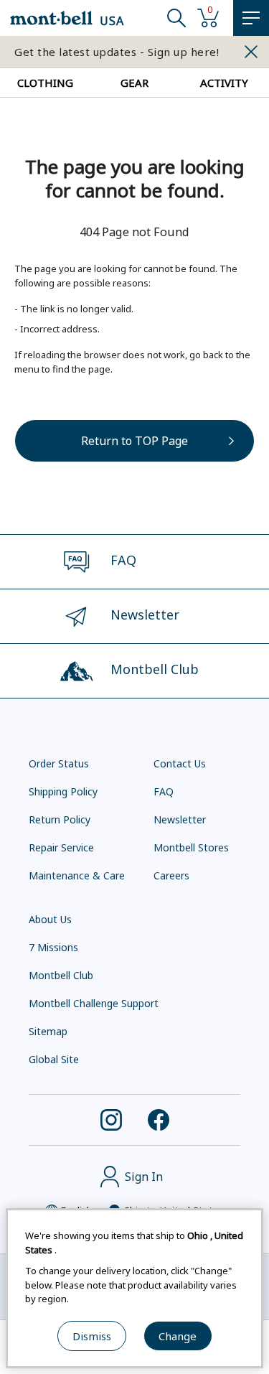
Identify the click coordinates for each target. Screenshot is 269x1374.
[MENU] (251, 18)
